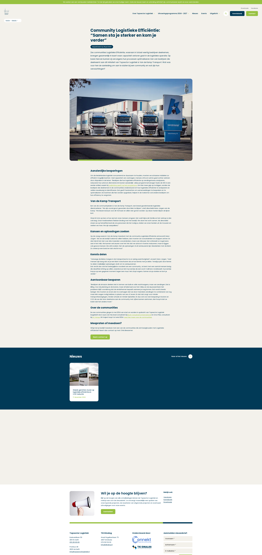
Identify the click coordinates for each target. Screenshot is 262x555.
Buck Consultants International (139, 315)
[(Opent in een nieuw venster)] (141, 539)
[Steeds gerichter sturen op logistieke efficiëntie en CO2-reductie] (84, 382)
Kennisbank (168, 500)
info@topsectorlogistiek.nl (80, 552)
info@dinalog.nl (106, 545)
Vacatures (254, 8)
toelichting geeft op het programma (123, 185)
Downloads (244, 8)
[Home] (6, 11)
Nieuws (195, 13)
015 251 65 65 (75, 542)
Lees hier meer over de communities (138, 317)
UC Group (96, 317)
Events (204, 13)
